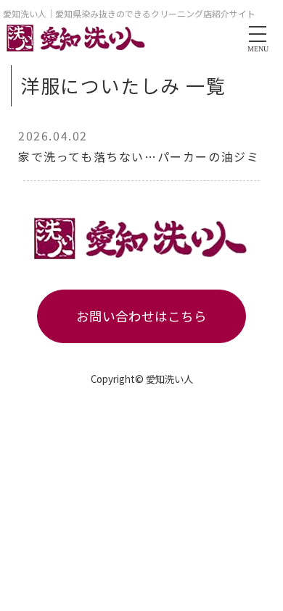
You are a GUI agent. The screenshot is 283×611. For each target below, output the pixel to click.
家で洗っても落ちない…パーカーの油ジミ (138, 156)
